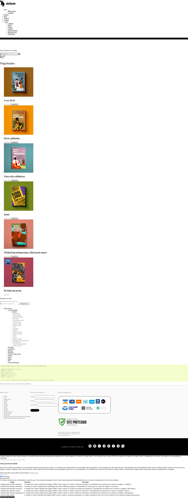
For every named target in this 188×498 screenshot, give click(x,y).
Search (2, 56)
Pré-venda (10, 347)
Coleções (14, 311)
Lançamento (11, 349)
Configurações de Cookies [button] (8, 460)
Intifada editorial (17, 332)
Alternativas (16, 313)
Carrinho (10, 13)
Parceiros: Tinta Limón (14, 354)
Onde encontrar (12, 30)
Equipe (10, 27)
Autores (6, 20)
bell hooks (15, 318)
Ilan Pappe (16, 328)
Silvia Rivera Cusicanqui (19, 343)
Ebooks (6, 15)
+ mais (6, 22)
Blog (5, 16)
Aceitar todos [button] (21, 460)
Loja (5, 9)
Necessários (6, 476)
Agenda (10, 355)
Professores (11, 34)
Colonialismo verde (18, 320)
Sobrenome (33, 405)
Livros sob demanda (13, 362)
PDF (9, 360)
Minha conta (12, 11)
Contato (10, 29)
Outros (10, 359)
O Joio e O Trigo (17, 345)
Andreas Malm (17, 315)
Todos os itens (8, 308)
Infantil (15, 330)
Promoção (10, 352)
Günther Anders (17, 325)
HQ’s (14, 327)
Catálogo (10, 23)
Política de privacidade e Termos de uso (14, 418)
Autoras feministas (18, 316)
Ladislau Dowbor (17, 333)
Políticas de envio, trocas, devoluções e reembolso (15, 383)
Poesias (15, 337)
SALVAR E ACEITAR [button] (7, 497)
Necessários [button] (3, 474)
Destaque (10, 350)
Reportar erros (12, 32)
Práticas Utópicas (17, 339)
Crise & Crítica (17, 322)
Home (5, 396)
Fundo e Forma (17, 323)
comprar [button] (14, 104)
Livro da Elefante (13, 310)
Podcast (6, 18)
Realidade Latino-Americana (21, 340)
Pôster (9, 357)
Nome (32, 400)
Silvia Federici (17, 342)
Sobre (9, 25)
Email (32, 396)
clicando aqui (33, 473)
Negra (14, 335)
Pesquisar (24, 303)
